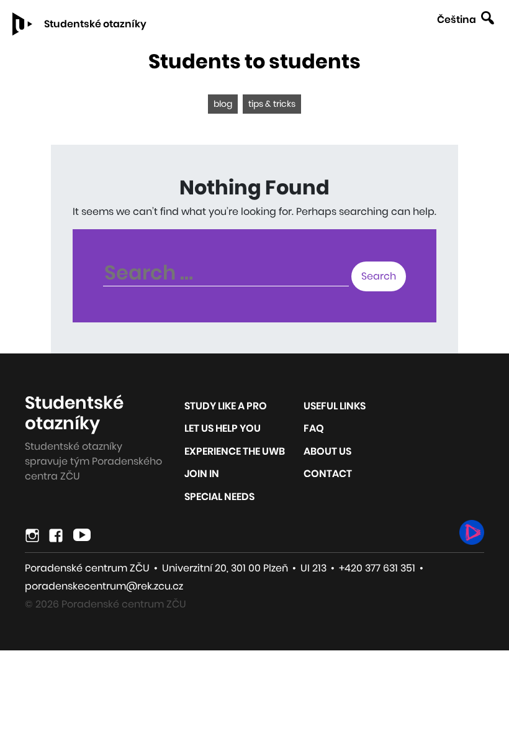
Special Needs (219, 496)
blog (223, 104)
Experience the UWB (234, 451)
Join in (201, 474)
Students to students (254, 61)
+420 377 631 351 (377, 568)
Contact (328, 474)
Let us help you (222, 428)
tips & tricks (271, 104)
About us (327, 451)
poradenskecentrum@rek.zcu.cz (104, 586)
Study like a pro (225, 406)
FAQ (314, 428)
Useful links (335, 406)
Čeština (456, 19)
